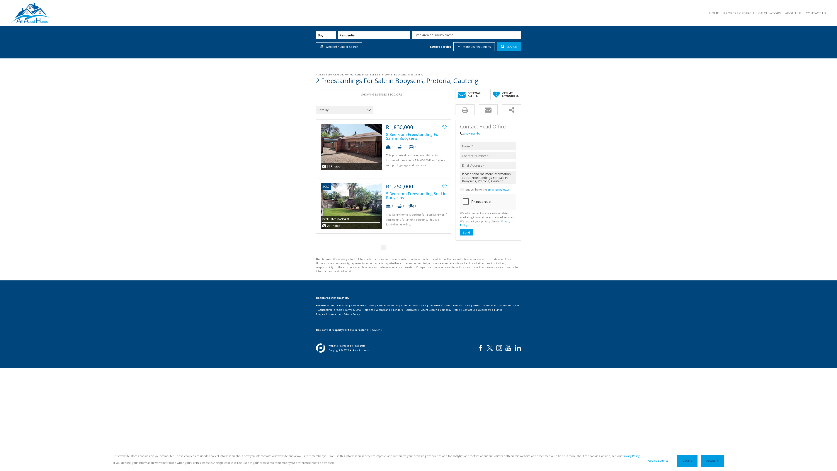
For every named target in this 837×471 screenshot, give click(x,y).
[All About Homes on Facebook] (480, 348)
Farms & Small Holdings (359, 309)
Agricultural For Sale (330, 309)
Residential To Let (387, 305)
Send (466, 232)
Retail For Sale (461, 305)
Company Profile (450, 309)
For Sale (375, 74)
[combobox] (467, 35)
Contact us (469, 309)
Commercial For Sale (413, 305)
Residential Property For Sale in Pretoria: (342, 329)
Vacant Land (383, 309)
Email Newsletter (498, 189)
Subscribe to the (487, 189)
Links (499, 309)
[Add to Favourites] (444, 127)
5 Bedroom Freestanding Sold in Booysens (416, 196)
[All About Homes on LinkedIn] (518, 348)
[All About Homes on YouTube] (508, 348)
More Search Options (477, 47)
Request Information (328, 314)
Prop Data (359, 345)
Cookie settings (658, 460)
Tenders (398, 309)
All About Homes (343, 74)
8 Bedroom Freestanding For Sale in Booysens (413, 136)
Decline (687, 460)
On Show (342, 305)
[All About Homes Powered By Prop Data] (320, 348)
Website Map (485, 309)
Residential (361, 74)
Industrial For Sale (439, 305)
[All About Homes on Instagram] (499, 348)
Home (330, 305)
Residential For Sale (362, 305)
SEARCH (512, 47)
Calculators (411, 309)
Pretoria (387, 74)
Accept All (712, 460)
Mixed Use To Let (508, 305)
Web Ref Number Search (342, 47)
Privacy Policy (352, 314)
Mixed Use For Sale (484, 305)
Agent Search (429, 309)
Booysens (400, 74)
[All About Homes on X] (490, 348)
